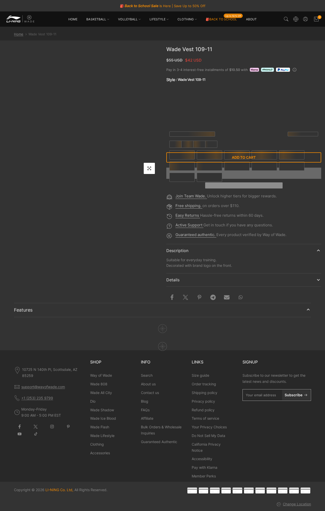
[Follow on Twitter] (35, 427)
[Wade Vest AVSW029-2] (176, 94)
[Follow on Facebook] (19, 427)
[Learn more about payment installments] (294, 69)
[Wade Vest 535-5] (200, 116)
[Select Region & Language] (296, 19)
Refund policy (203, 410)
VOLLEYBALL (128, 19)
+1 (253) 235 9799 (37, 398)
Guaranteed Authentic (159, 442)
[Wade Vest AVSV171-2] (223, 94)
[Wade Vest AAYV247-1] (270, 94)
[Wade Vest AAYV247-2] (246, 94)
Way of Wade (101, 375)
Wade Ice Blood (103, 418)
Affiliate (147, 418)
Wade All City (101, 392)
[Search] (286, 19)
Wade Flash (99, 427)
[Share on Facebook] (171, 297)
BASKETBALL (96, 19)
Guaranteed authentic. (195, 234)
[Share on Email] (226, 297)
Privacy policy (203, 401)
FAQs (145, 410)
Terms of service (205, 418)
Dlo (92, 401)
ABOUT (251, 19)
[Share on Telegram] (213, 297)
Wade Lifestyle (102, 435)
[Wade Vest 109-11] (293, 94)
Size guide (200, 375)
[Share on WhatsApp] (240, 297)
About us (148, 384)
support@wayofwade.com (43, 387)
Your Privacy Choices (209, 427)
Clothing (97, 444)
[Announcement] (162, 6)
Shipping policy (204, 392)
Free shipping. (188, 205)
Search (147, 375)
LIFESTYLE (158, 19)
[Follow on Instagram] (52, 427)
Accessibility (202, 459)
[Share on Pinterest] (199, 297)
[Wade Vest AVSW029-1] (200, 94)
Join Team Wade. (191, 196)
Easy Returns (187, 215)
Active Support (189, 225)
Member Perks (204, 476)
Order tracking (204, 384)
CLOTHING (185, 19)
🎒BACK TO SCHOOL (223, 19)
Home (18, 34)
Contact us (150, 392)
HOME (72, 19)
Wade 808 (98, 384)
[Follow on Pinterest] (68, 427)
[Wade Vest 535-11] (176, 116)
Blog (144, 401)
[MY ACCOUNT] (305, 19)
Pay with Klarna (204, 467)
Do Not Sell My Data (208, 435)
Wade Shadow (102, 410)
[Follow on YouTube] (19, 434)
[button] (244, 185)
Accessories (100, 453)
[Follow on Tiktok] (35, 434)
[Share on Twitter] (185, 297)
